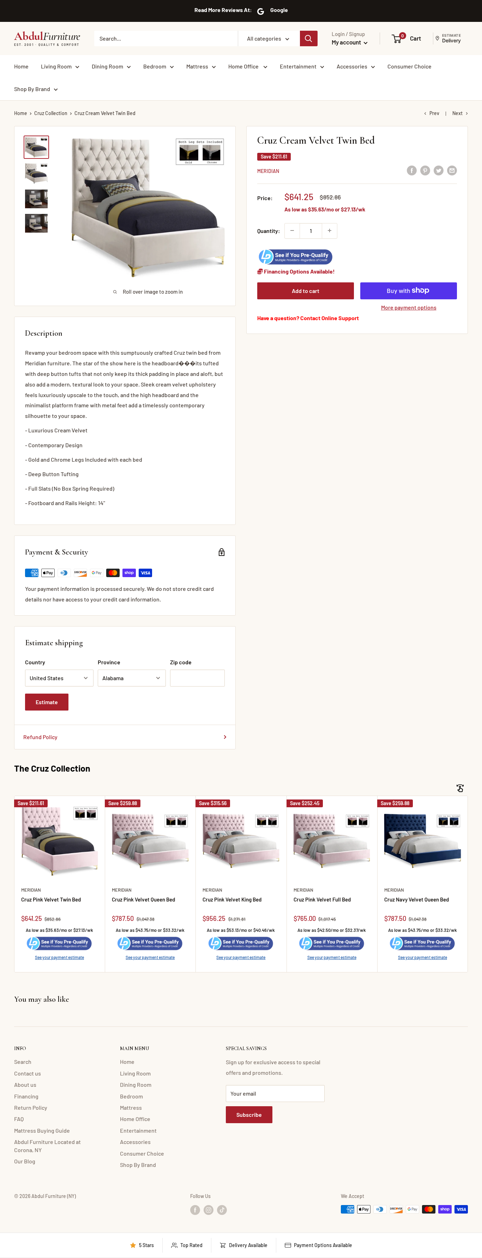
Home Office (244, 66)
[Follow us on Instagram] (208, 1210)
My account (347, 42)
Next (457, 113)
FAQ (19, 1118)
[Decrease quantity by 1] (292, 230)
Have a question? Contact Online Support (308, 317)
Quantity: (268, 230)
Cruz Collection (50, 113)
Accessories (352, 66)
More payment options (408, 307)
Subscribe (249, 1114)
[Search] (309, 38)
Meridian (268, 171)
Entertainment (298, 66)
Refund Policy (40, 736)
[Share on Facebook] (412, 169)
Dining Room (107, 66)
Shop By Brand (32, 88)
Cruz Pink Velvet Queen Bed (143, 899)
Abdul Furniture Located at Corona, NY (47, 1145)
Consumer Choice (409, 66)
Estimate (47, 702)
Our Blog (24, 1161)
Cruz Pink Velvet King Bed (232, 899)
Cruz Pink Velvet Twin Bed (51, 899)
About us (25, 1084)
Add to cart (305, 290)
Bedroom (154, 66)
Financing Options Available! (299, 271)
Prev (434, 113)
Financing (26, 1096)
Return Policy (30, 1107)
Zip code (181, 662)
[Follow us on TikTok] (222, 1210)
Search (22, 1061)
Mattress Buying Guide (42, 1130)
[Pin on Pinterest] (425, 169)
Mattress (197, 66)
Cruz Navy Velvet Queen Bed (416, 899)
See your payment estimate (59, 957)
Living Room (56, 66)
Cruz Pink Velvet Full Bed (322, 899)
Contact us (27, 1073)
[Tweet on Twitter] (439, 169)
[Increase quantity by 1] (329, 230)
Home (21, 66)
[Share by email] (452, 169)
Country (35, 662)
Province (109, 662)
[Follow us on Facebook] (195, 1210)
